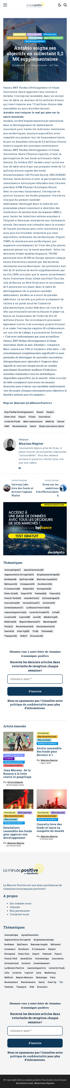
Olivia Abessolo (15, 782)
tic (35, 631)
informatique (50, 598)
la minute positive (38, 607)
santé (33, 426)
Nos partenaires (20, 910)
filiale (32, 416)
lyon (37, 617)
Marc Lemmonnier (32, 421)
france (54, 593)
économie (36, 636)
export (22, 416)
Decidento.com (24, 1083)
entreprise (44, 588)
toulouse (47, 631)
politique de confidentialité (28, 704)
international (31, 603)
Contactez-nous (19, 914)
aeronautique (12, 569)
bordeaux (10, 579)
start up (23, 631)
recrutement (24, 626)
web (23, 636)
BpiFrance (27, 579)
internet (49, 603)
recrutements (19, 426)
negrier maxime (29, 621)
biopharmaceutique (48, 574)
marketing (50, 617)
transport (10, 636)
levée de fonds (12, 421)
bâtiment (10, 584)
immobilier (31, 598)
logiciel (24, 617)
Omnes (60, 421)
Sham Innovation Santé (51, 426)
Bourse (40, 412)
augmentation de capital (19, 574)
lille (55, 612)
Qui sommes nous (20, 903)
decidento (45, 584)
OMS (6, 426)
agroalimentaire (33, 569)
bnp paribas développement (19, 412)
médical (50, 421)
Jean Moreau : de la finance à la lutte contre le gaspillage (17, 773)
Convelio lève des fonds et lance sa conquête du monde (50, 827)
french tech (12, 598)
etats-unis (9, 416)
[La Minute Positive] (35, 5)
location (10, 617)
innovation (44, 416)
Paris (8, 626)
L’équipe (15, 907)
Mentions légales (44, 1083)
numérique (50, 621)
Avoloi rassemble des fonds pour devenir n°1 (49, 751)
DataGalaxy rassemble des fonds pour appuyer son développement (17, 832)
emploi (50, 412)
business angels (47, 579)
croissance (27, 584)
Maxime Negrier (31, 443)
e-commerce (12, 588)
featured (40, 593)
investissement (13, 607)
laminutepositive (15, 612)
